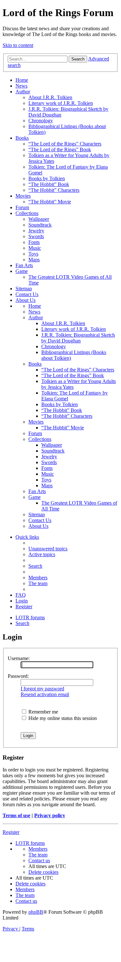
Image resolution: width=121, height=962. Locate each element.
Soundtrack (40, 225)
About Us (25, 300)
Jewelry (36, 230)
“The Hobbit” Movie (49, 201)
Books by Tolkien (46, 178)
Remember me (42, 711)
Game (21, 271)
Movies (23, 196)
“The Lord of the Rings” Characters (64, 143)
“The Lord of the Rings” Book (59, 149)
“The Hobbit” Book (48, 184)
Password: (18, 676)
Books (22, 138)
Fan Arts (24, 265)
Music (34, 248)
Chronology (40, 120)
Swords (36, 236)
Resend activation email (45, 694)
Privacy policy (49, 815)
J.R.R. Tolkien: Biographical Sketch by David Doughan (78, 337)
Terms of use (16, 815)
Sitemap (23, 288)
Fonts (34, 242)
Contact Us (26, 294)
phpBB (35, 912)
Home (21, 80)
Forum (22, 207)
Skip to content (18, 45)
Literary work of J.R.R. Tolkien (60, 103)
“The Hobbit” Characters (53, 190)
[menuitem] (47, 548)
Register (11, 832)
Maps (34, 259)
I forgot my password (42, 688)
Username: (19, 658)
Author (22, 91)
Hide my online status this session (62, 718)
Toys (33, 254)
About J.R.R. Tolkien (50, 97)
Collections (26, 213)
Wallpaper (38, 219)
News (21, 86)
